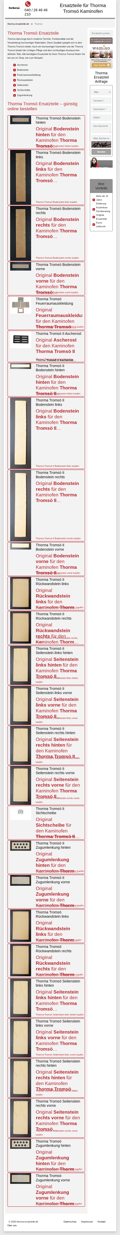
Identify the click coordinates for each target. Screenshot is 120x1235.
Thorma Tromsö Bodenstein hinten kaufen (57, 146)
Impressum (87, 1221)
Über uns (12, 1225)
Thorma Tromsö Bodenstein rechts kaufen (57, 257)
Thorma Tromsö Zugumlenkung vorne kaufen (59, 1203)
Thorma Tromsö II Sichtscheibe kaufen (55, 836)
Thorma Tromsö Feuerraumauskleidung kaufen (60, 326)
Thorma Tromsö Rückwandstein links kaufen (58, 940)
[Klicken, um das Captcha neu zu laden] (101, 144)
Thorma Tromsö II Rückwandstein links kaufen (59, 607)
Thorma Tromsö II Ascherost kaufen (54, 359)
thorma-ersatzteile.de (18, 24)
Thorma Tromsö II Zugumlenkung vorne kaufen (60, 905)
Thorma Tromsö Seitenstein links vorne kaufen (59, 1054)
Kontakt (101, 1221)
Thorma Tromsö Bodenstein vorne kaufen (57, 292)
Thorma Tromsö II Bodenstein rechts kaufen (58, 538)
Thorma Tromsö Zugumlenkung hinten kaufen (59, 1169)
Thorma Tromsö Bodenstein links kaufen (56, 202)
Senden (101, 151)
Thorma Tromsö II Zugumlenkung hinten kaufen (60, 871)
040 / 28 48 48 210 (36, 12)
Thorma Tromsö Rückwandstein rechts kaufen (59, 974)
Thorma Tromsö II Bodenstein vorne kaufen (58, 573)
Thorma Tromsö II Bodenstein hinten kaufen (58, 393)
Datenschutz (70, 1221)
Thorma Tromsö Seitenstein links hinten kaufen (60, 1014)
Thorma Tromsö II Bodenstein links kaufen (57, 466)
